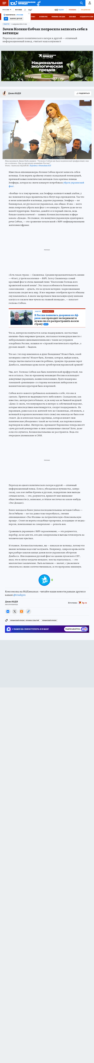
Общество (6, 24)
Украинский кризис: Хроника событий (24, 620)
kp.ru (84, 602)
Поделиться (84, 93)
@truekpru (19, 595)
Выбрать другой (16, 18)
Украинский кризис (49, 620)
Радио (61, 10)
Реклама (72, 10)
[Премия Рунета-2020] (38, 3)
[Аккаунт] (89, 3)
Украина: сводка (58, 17)
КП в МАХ (72, 17)
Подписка (85, 10)
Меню (4, 3)
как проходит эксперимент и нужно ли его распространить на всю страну (56, 319)
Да (6, 18)
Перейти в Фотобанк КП (40, 165)
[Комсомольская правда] (22, 3)
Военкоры (43, 17)
